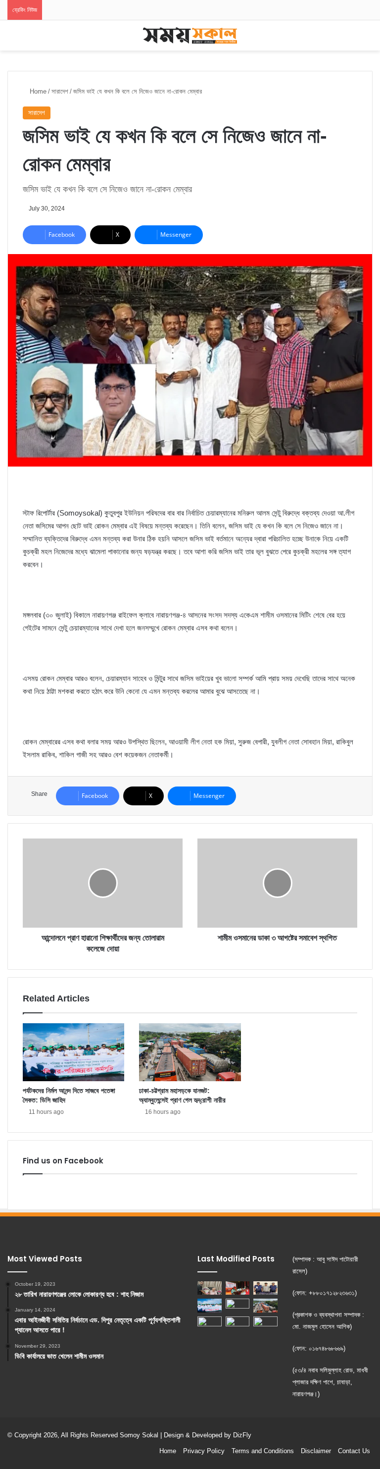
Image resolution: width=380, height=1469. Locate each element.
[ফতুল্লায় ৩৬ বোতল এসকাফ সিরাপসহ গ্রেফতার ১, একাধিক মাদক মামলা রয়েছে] (265, 1288)
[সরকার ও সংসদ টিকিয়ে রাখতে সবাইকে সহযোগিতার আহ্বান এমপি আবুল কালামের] (238, 1288)
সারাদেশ (59, 91)
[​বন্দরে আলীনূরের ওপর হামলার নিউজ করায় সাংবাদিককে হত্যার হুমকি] (265, 1323)
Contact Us (354, 1451)
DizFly (242, 1435)
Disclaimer (316, 1451)
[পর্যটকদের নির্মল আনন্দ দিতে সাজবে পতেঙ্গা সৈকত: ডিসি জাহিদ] (73, 1052)
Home (37, 91)
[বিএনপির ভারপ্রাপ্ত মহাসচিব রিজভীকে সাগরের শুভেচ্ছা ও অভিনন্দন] (209, 1288)
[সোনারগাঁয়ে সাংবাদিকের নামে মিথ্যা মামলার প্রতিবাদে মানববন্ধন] (238, 1305)
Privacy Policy (204, 1451)
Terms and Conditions (263, 1451)
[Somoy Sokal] (190, 35)
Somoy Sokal (139, 1435)
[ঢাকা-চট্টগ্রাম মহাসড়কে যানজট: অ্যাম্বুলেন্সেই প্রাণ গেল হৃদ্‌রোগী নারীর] (189, 1052)
